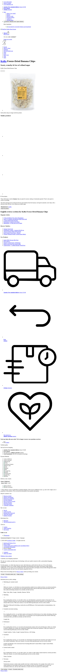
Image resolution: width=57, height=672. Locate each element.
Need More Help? (8, 504)
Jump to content (7, 3)
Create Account (7, 511)
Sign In (5, 510)
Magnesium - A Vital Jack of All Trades (13, 223)
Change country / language (18, 538)
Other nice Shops (8, 553)
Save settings (4, 669)
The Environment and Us (9, 522)
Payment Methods (8, 500)
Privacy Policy (7, 544)
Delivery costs (10, 16)
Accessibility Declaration (9, 547)
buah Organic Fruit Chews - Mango (12, 233)
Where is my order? (11, 13)
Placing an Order (8, 496)
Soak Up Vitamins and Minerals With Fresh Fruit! (15, 219)
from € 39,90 (15, 7)
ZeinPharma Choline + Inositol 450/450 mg (14, 230)
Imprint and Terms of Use (10, 543)
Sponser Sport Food (8, 229)
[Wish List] (5, 41)
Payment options (10, 17)
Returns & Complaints (9, 498)
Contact (5, 527)
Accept (2, 574)
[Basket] (30, 44)
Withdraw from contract (6, 556)
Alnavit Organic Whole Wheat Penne (12, 231)
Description (4, 196)
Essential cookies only (10, 574)
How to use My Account (9, 501)
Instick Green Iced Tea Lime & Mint (12, 244)
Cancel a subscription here (10, 549)
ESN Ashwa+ (7, 241)
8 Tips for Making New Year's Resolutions (13, 218)
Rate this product (5, 208)
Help (5, 12)
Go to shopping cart (8, 4)
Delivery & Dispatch (8, 497)
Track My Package (8, 514)
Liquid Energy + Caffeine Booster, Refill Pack (14, 245)
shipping (8, 9)
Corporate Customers (9, 505)
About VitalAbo (7, 528)
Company (6, 552)
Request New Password (9, 513)
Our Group (6, 529)
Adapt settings (20, 574)
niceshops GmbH (11, 540)
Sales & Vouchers (8, 502)
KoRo (4, 61)
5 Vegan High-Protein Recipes (11, 220)
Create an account (8, 39)
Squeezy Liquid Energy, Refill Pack (12, 242)
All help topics (10, 20)
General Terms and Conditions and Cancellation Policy (16, 545)
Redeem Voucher (8, 515)
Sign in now (6, 34)
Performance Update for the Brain (11, 221)
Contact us (9, 18)
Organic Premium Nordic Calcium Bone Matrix (15, 234)
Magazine (6, 520)
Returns (8, 14)
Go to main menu (8, 1)
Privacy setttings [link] (7, 548)
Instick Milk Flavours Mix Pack (11, 240)
